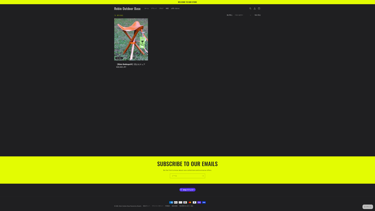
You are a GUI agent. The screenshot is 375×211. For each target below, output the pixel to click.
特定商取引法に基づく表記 (186, 206)
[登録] (203, 176)
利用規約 (167, 206)
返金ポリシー (146, 206)
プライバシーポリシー (157, 206)
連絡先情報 (175, 206)
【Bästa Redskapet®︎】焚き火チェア (130, 64)
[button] (250, 8)
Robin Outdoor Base (124, 206)
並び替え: (230, 15)
